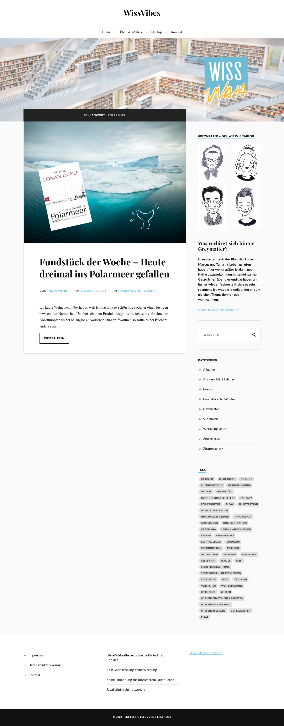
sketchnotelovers (139, 716)
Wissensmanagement (216, 604)
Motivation (209, 554)
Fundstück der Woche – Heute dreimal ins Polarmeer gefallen (104, 267)
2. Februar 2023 (93, 290)
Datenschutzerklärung (44, 665)
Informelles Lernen (215, 516)
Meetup (156, 32)
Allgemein (210, 369)
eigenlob (164, 716)
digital (206, 491)
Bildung (246, 479)
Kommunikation (235, 522)
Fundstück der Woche (136, 290)
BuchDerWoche (212, 485)
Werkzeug (208, 592)
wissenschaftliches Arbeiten (222, 598)
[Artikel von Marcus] (212, 207)
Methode (233, 548)
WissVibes (142, 12)
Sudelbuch (210, 419)
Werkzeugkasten (215, 428)
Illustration (248, 504)
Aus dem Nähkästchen (219, 379)
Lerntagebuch (211, 541)
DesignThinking (239, 485)
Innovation (243, 516)
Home (106, 32)
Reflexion (208, 560)
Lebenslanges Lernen (236, 529)
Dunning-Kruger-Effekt (218, 498)
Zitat (205, 617)
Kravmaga (208, 529)
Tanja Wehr (57, 290)
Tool (225, 579)
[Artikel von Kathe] (246, 207)
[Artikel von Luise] (246, 163)
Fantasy (246, 498)
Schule (226, 560)
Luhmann (233, 541)
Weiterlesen (54, 338)
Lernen (206, 535)
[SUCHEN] (254, 335)
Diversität (224, 491)
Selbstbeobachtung (215, 566)
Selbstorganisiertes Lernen (221, 573)
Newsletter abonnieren (205, 653)
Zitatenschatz (213, 448)
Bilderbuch (227, 479)
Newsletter (211, 409)
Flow (230, 504)
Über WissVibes (131, 32)
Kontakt (176, 32)
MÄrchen (229, 554)
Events (208, 389)
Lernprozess (225, 535)
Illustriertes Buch (214, 510)
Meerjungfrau (211, 548)
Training (240, 579)
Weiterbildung (232, 585)
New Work (249, 554)
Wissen (226, 592)
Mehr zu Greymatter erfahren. (219, 309)
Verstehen (208, 585)
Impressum (36, 655)
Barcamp (207, 479)
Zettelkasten (212, 438)
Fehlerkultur (211, 504)
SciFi (239, 560)
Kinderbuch (209, 522)
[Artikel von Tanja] (212, 163)
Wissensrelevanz (213, 610)
